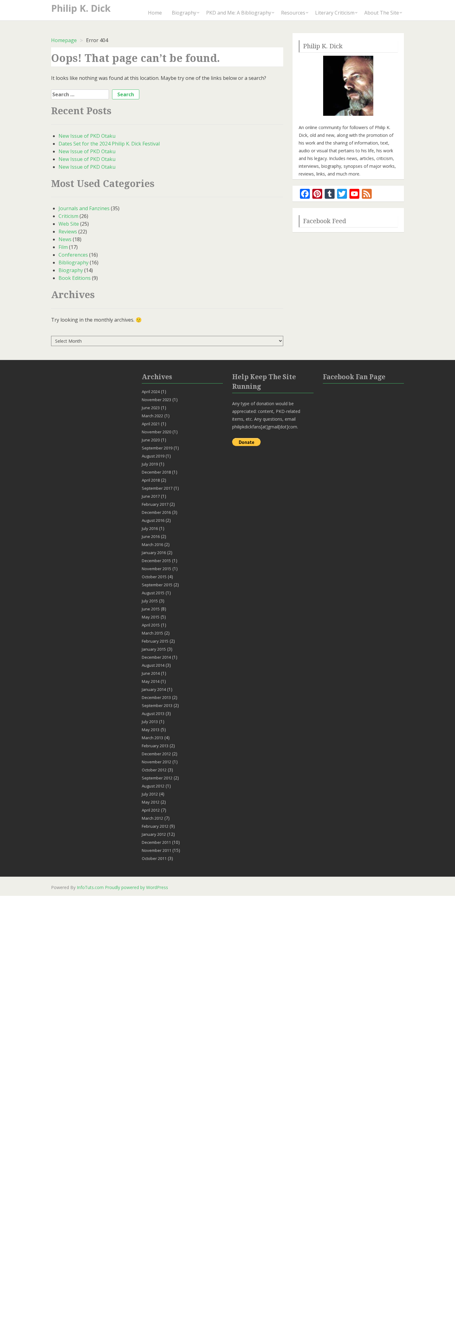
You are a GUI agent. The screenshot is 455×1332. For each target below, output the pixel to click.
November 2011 (156, 850)
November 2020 (156, 432)
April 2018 (151, 480)
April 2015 (151, 625)
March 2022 (152, 416)
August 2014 (153, 665)
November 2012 (156, 762)
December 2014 (156, 657)
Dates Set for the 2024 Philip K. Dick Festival (109, 143)
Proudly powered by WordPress (136, 887)
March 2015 (152, 633)
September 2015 (157, 585)
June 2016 (151, 536)
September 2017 (157, 488)
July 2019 (150, 464)
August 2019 (153, 456)
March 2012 (152, 818)
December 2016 (156, 512)
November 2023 (156, 399)
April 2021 (151, 424)
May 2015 (150, 617)
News (65, 239)
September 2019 (157, 448)
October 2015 (154, 576)
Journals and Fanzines (84, 208)
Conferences (73, 254)
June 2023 (151, 407)
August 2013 (153, 713)
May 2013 (150, 729)
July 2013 (150, 721)
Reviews (67, 231)
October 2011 (154, 858)
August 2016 (153, 520)
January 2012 (154, 834)
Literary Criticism (334, 12)
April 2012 (151, 810)
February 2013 (155, 745)
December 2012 (156, 754)
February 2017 (155, 504)
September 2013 (157, 705)
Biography (184, 12)
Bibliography (73, 262)
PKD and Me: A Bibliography (238, 12)
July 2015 (150, 601)
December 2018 (156, 472)
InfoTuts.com (90, 887)
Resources (293, 12)
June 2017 (151, 496)
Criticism (68, 216)
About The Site (381, 12)
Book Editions (74, 278)
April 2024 (151, 391)
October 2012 (154, 770)
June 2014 (151, 673)
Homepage (64, 40)
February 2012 (155, 826)
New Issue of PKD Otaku (86, 135)
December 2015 (156, 560)
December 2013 (156, 697)
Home (155, 12)
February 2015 (155, 641)
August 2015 (153, 593)
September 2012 (157, 778)
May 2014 (150, 681)
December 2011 (156, 842)
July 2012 (150, 794)
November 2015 (156, 568)
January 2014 (154, 689)
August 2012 (153, 786)
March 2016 (152, 544)
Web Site (68, 223)
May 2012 (150, 802)
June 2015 (151, 609)
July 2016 (150, 528)
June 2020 (151, 440)
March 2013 (152, 737)
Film (63, 247)
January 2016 (154, 552)
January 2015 (154, 649)
